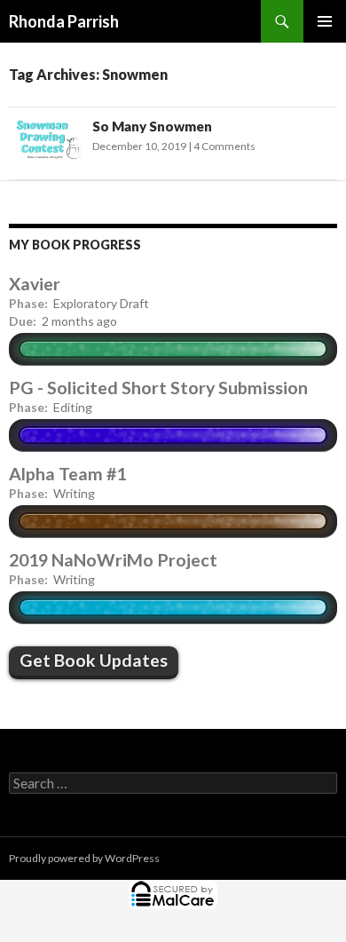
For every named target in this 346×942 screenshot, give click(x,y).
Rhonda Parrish (64, 21)
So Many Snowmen (152, 126)
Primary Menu (324, 21)
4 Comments (224, 146)
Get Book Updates (94, 660)
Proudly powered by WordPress (84, 858)
